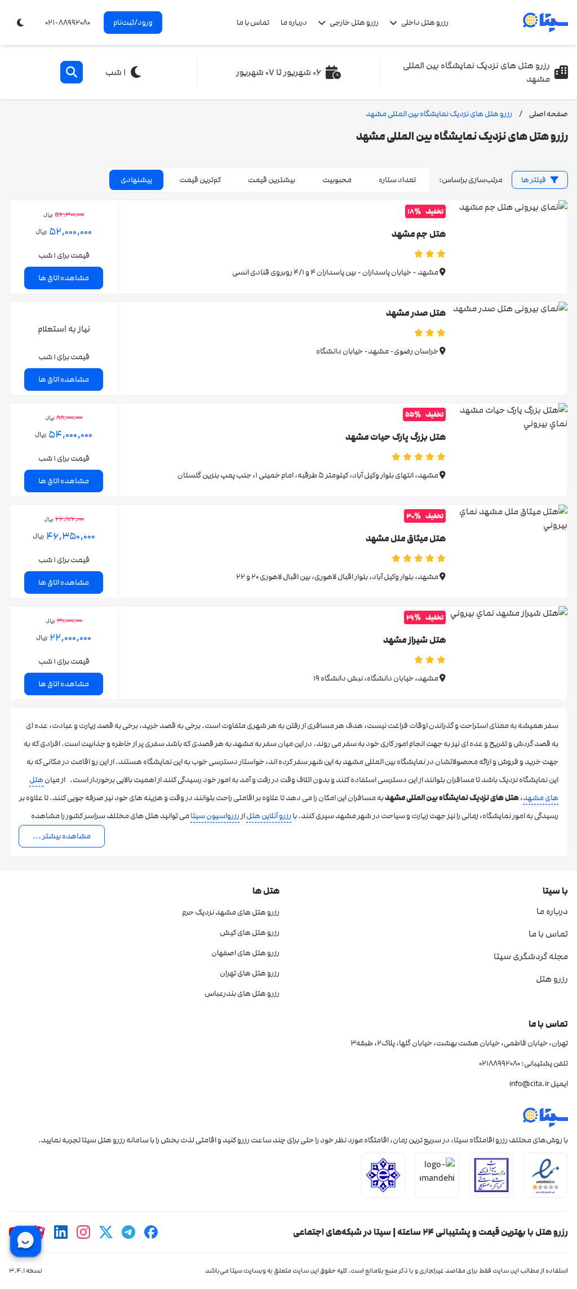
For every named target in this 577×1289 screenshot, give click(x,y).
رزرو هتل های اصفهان (245, 953)
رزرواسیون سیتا (214, 816)
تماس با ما (253, 22)
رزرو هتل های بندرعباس (242, 993)
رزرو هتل (552, 979)
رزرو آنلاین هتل (268, 816)
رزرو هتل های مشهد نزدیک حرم (230, 912)
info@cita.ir (529, 1083)
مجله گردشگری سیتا (531, 956)
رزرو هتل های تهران (249, 973)
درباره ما (294, 22)
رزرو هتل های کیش (249, 932)
